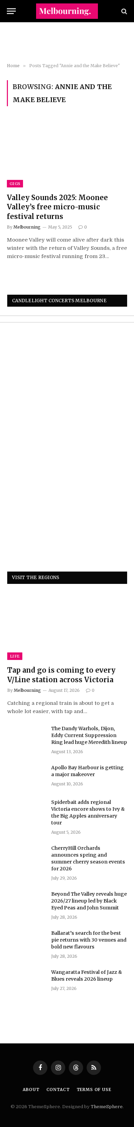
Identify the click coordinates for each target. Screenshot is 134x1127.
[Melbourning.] (67, 11)
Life (15, 656)
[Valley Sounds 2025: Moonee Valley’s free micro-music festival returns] (67, 153)
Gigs (15, 183)
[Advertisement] (67, 42)
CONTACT (58, 1089)
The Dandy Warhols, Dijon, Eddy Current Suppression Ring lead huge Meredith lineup (89, 735)
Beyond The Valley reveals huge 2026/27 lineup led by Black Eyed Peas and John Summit (89, 901)
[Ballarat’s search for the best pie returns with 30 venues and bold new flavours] (26, 942)
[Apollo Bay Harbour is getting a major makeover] (26, 776)
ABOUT (31, 1089)
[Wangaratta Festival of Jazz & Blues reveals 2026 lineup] (26, 981)
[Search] (123, 11)
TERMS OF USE (94, 1089)
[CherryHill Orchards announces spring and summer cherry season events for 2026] (26, 857)
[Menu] (11, 11)
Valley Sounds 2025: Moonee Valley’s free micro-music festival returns (57, 206)
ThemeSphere (107, 1106)
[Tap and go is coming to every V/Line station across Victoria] (67, 626)
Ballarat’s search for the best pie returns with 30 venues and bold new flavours (88, 940)
